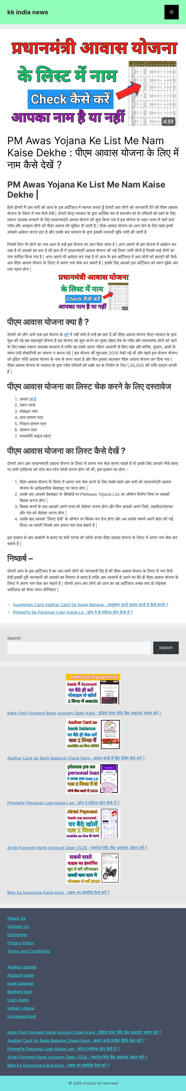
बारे (66, 334)
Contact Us (18, 926)
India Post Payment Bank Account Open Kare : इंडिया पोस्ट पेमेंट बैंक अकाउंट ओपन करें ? (84, 713)
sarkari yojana (20, 1008)
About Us (16, 918)
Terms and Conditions (28, 951)
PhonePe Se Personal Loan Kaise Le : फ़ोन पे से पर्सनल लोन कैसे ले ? (73, 612)
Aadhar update (22, 967)
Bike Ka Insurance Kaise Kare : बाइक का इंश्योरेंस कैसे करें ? (58, 892)
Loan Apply (18, 999)
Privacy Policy (20, 943)
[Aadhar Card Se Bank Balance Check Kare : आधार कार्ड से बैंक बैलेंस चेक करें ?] (93, 734)
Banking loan (19, 991)
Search (14, 638)
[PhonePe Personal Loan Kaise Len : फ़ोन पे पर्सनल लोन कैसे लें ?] (93, 779)
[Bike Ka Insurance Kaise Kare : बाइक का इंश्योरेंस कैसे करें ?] (93, 869)
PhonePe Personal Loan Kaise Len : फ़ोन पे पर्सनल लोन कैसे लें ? (63, 803)
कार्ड (33, 399)
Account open (20, 975)
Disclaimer (17, 934)
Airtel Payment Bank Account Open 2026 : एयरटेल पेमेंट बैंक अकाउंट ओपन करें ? (77, 847)
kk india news (27, 12)
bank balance (20, 983)
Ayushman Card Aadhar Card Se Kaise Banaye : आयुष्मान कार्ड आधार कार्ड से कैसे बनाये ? (90, 604)
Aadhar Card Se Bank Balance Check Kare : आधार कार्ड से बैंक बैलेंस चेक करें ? (76, 758)
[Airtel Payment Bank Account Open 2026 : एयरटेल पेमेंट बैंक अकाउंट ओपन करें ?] (93, 824)
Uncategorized (21, 1016)
